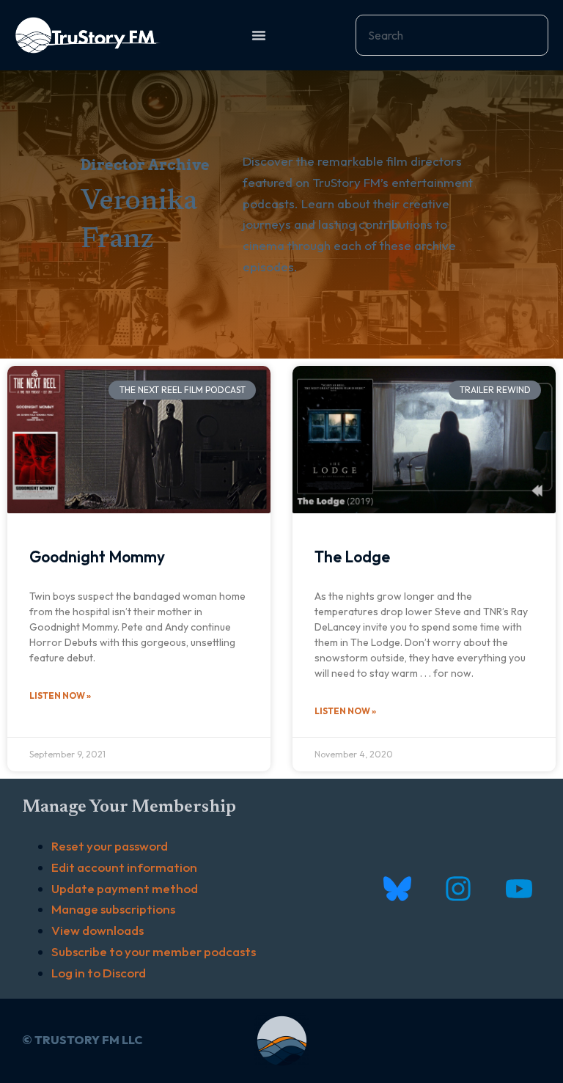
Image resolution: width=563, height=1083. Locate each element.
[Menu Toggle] (258, 35)
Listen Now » (60, 695)
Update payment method (124, 888)
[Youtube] (518, 888)
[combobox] (452, 35)
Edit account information (124, 867)
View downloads (97, 930)
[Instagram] (457, 888)
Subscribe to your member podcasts (153, 951)
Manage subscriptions (113, 909)
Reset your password (109, 845)
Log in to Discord (98, 972)
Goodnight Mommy (97, 556)
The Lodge (352, 556)
